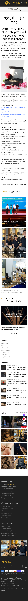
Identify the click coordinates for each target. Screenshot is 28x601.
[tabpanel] (14, 318)
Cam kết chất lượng (6, 518)
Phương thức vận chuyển (7, 493)
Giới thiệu (9, 573)
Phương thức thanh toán (7, 498)
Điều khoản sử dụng (6, 511)
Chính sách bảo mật (6, 515)
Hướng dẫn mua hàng (6, 491)
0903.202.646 (10, 583)
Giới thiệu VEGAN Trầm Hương (8, 506)
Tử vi (2, 345)
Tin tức (20, 573)
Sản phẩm (15, 573)
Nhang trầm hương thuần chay (9, 531)
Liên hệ (25, 573)
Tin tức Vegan (4, 343)
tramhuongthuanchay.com (12, 585)
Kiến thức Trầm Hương (6, 348)
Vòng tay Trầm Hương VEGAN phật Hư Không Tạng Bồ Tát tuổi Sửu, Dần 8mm (17, 383)
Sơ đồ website (5, 575)
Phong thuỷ (4, 354)
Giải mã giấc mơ (5, 352)
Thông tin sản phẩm (6, 350)
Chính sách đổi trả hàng (7, 508)
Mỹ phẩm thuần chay (6, 526)
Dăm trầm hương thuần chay (8, 535)
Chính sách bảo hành (6, 513)
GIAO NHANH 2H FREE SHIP (8, 495)
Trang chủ (10, 8)
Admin (12, 191)
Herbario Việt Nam (6, 528)
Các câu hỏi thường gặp (7, 488)
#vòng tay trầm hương (13, 290)
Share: (3, 298)
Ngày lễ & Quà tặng (6, 357)
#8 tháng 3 (4, 290)
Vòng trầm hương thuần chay (8, 533)
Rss (10, 575)
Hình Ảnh (4, 413)
